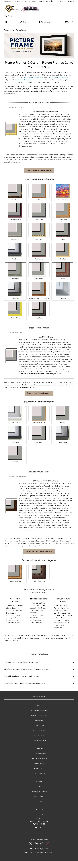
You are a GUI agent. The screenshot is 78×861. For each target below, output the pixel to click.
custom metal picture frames (58, 77)
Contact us (39, 801)
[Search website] (15, 16)
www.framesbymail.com (40, 849)
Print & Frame (39, 735)
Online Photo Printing (39, 740)
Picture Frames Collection (39, 711)
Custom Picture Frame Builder (39, 715)
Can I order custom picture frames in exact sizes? (21, 662)
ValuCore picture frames (24, 80)
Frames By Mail (9, 30)
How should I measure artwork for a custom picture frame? (24, 683)
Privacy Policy (39, 768)
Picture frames (21, 30)
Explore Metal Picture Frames (38, 393)
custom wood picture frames (33, 77)
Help (39, 787)
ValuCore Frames (39, 730)
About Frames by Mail (39, 758)
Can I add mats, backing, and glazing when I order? (21, 676)
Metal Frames (39, 720)
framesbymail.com (39, 754)
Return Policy (39, 763)
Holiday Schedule (39, 773)
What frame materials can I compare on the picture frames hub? (26, 669)
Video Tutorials (39, 797)
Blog (24, 22)
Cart (70, 22)
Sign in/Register (46, 22)
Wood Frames (39, 725)
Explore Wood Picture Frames (38, 170)
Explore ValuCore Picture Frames (38, 552)
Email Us (40, 828)
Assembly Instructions (39, 792)
